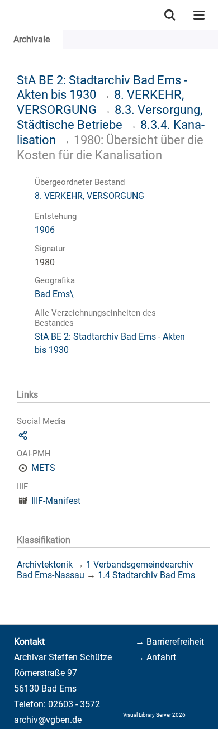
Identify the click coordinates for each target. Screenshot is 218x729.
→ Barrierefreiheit (169, 641)
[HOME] (5, 14)
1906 (45, 230)
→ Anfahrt (155, 657)
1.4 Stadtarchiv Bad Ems (146, 575)
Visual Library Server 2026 (154, 715)
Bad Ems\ (54, 294)
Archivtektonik (45, 564)
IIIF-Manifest (55, 500)
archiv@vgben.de (48, 719)
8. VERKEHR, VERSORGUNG (89, 195)
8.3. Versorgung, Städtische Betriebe (109, 117)
